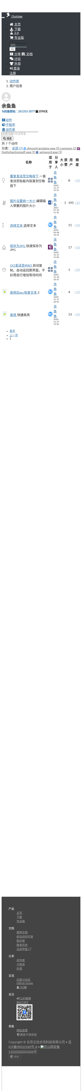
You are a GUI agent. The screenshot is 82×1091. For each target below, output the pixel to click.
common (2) (68, 148)
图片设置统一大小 (23, 201)
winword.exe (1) (50, 152)
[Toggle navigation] (3, 17)
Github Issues (25, 983)
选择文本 (16, 225)
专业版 (19, 37)
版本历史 (22, 945)
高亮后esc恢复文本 (24, 292)
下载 (17, 29)
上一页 (14, 335)
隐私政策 (22, 1030)
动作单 (10, 129)
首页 (12, 331)
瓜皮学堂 (22, 949)
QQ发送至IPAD (21, 265)
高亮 (13, 315)
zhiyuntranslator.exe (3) (43, 148)
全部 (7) (17, 148)
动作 (9, 120)
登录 (16, 68)
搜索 (9, 138)
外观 (19, 968)
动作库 (14, 81)
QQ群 (23, 987)
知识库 (21, 941)
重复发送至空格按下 (24, 176)
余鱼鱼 (55, 177)
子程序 (10, 125)
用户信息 (16, 86)
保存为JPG (18, 246)
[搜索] (13, 49)
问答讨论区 (23, 980)
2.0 (16, 33)
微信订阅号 (22, 1002)
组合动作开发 (25, 936)
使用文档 (22, 932)
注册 (13, 73)
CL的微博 (25, 998)
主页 (17, 24)
